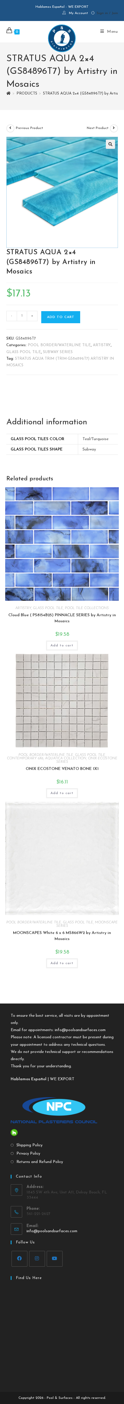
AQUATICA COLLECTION (65, 758)
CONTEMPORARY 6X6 (25, 758)
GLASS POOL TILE (23, 352)
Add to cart (60, 317)
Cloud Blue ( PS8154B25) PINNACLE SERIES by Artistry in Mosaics (62, 618)
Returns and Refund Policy (39, 1162)
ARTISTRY (102, 345)
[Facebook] (19, 1259)
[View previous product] (10, 128)
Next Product (97, 128)
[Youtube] (55, 1259)
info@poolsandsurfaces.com (80, 1030)
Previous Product (29, 128)
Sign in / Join (107, 13)
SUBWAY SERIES (58, 352)
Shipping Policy (29, 1145)
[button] (110, 144)
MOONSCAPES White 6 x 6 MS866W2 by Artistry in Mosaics (62, 936)
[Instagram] (37, 1259)
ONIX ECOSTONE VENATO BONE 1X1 (62, 769)
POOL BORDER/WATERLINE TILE (59, 345)
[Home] (8, 93)
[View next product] (114, 128)
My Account (78, 13)
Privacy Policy (28, 1153)
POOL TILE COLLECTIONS (87, 608)
